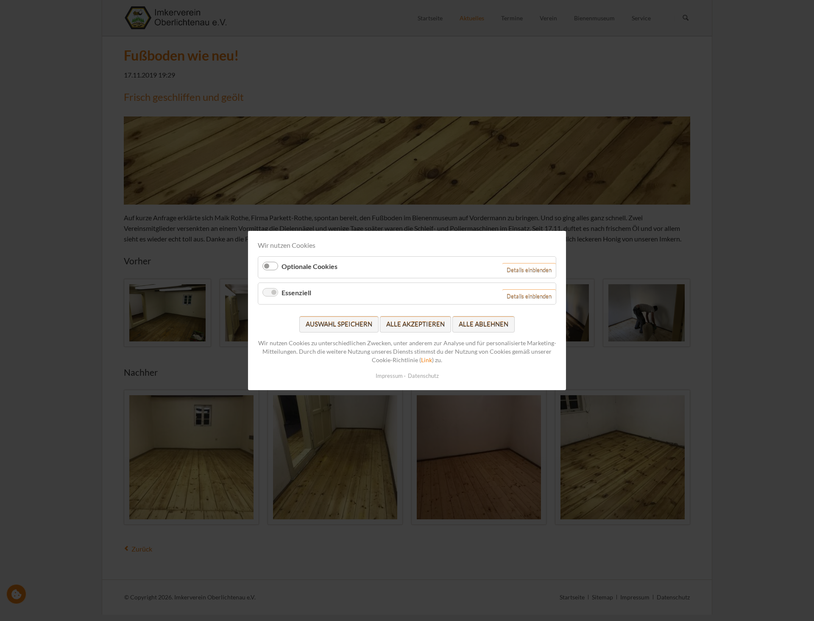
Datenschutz (423, 375)
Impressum (389, 375)
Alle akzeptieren (415, 324)
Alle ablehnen (483, 324)
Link (426, 359)
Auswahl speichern (339, 324)
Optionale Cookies (309, 266)
